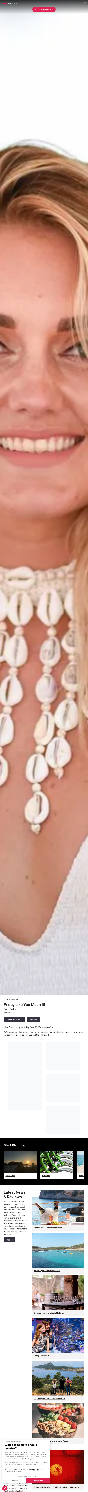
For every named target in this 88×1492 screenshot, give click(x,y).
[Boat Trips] (20, 1165)
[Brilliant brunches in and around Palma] (58, 1423)
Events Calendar (11, 999)
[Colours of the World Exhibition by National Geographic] (58, 1470)
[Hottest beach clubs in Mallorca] (58, 1210)
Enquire (33, 1019)
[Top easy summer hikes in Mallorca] (58, 1381)
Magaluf (8, 1012)
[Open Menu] (85, 3)
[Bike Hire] (56, 1165)
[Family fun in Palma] (58, 1338)
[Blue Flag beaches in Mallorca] (58, 1253)
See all (8, 1240)
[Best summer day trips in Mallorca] (58, 1295)
